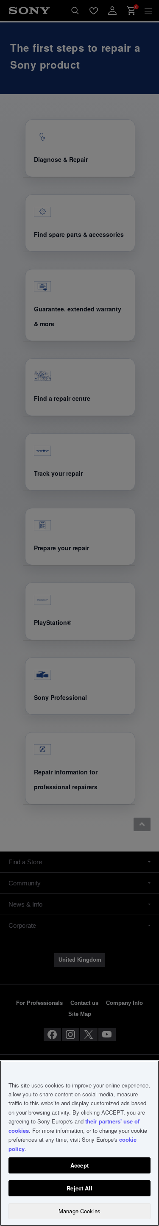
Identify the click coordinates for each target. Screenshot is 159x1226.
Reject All (79, 1188)
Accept (79, 1165)
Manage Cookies (79, 1211)
